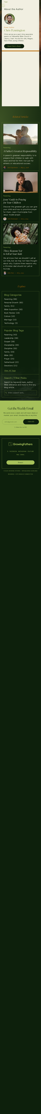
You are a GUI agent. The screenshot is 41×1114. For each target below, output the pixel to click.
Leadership (11, 338)
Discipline (10, 348)
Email (22, 455)
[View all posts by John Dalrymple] (4, 218)
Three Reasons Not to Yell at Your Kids (12, 252)
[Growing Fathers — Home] (11, 5)
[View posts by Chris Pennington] (9, 19)
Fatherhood (11, 362)
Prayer (9, 359)
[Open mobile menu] (37, 5)
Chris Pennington (14, 30)
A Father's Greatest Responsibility (20, 151)
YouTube (30, 451)
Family (9, 306)
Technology (11, 323)
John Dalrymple (13, 219)
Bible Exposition (13, 309)
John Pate (11, 273)
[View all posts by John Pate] (4, 272)
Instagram (22, 451)
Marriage (10, 319)
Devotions (10, 365)
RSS (17, 455)
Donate (20, 462)
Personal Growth (13, 302)
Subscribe (31, 422)
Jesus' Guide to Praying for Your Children (14, 201)
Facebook (13, 451)
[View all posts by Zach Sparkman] (4, 167)
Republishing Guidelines (29, 471)
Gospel (9, 341)
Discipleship (11, 345)
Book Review (12, 313)
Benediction (29, 474)
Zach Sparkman (13, 167)
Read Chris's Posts (14, 46)
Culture (9, 316)
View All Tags (10, 370)
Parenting (6, 148)
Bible (8, 355)
